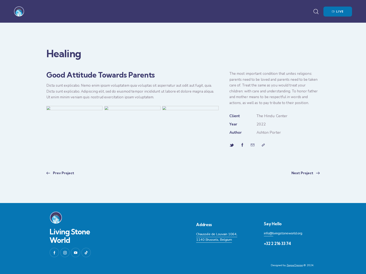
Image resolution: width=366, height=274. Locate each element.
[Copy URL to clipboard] (263, 145)
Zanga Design (295, 265)
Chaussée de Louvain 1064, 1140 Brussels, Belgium (216, 237)
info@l (268, 233)
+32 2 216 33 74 (277, 243)
